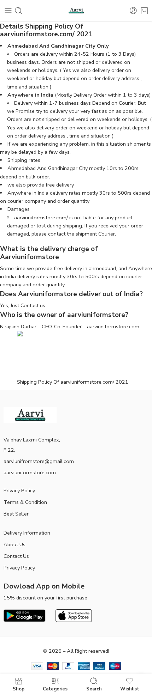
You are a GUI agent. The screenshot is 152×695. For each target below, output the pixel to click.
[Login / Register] (133, 10)
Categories (55, 688)
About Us (14, 544)
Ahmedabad (22, 45)
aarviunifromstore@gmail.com (39, 461)
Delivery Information (27, 532)
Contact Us (16, 556)
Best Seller (16, 513)
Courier (106, 233)
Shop (18, 688)
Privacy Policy (19, 490)
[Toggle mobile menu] (8, 10)
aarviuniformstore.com (30, 472)
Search (94, 688)
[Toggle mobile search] (18, 10)
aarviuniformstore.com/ (41, 217)
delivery (65, 184)
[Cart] (144, 10)
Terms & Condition (25, 502)
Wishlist (129, 688)
